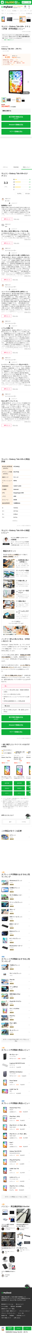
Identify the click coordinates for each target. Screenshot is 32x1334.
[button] (28, 81)
